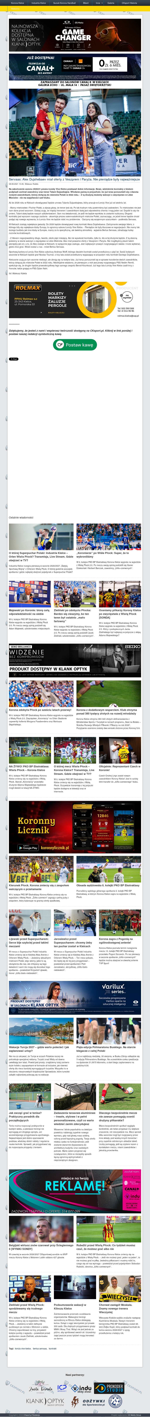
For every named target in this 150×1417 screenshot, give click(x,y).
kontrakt (52, 1348)
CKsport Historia (129, 2)
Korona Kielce (17, 2)
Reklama (15, 8)
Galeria (111, 2)
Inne (98, 2)
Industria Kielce (39, 2)
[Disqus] (75, 397)
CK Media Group (134, 1415)
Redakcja (36, 1415)
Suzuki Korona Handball (64, 2)
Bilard (85, 2)
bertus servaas (40, 1348)
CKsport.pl (27, 1415)
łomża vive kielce (23, 1348)
